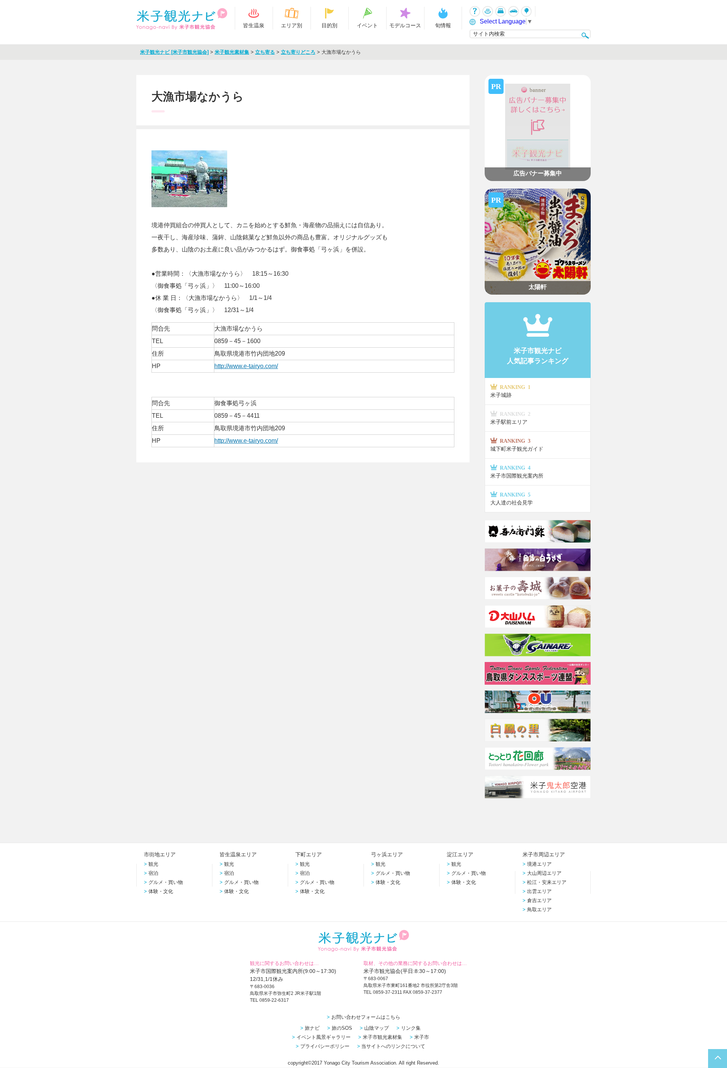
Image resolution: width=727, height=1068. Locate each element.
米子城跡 (510, 391)
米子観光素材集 (232, 52)
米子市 (421, 1037)
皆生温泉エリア (238, 854)
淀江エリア (460, 854)
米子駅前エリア (510, 418)
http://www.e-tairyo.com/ (246, 366)
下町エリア (308, 854)
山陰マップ (376, 1028)
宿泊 (153, 873)
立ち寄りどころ (298, 52)
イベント (367, 25)
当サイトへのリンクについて (393, 1046)
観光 (153, 864)
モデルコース (405, 25)
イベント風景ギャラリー (323, 1037)
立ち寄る (265, 52)
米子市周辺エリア (544, 854)
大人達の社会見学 (511, 499)
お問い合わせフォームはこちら (365, 1017)
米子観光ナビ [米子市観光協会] (174, 52)
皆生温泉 (253, 25)
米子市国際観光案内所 (516, 472)
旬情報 (443, 25)
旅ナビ (312, 1028)
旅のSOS (342, 1028)
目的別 (329, 25)
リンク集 (411, 1028)
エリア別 (291, 25)
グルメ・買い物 (165, 882)
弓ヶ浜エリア (387, 854)
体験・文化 (160, 891)
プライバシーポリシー (324, 1046)
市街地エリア (160, 854)
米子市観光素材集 (382, 1037)
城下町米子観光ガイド (516, 445)
